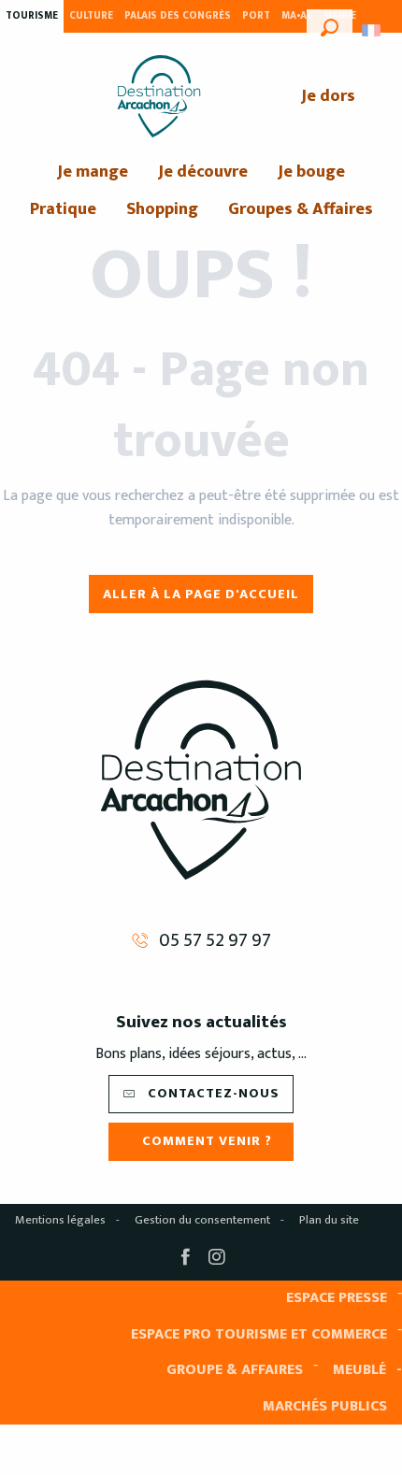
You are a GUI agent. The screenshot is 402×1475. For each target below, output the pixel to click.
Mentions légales (60, 1220)
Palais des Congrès (177, 15)
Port (256, 15)
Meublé (359, 1369)
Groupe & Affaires (234, 1369)
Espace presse (336, 1297)
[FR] (372, 30)
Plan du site (329, 1220)
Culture (91, 15)
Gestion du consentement (202, 1220)
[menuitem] (159, 96)
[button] (329, 25)
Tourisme (32, 15)
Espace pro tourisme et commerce (259, 1334)
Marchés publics (325, 1406)
